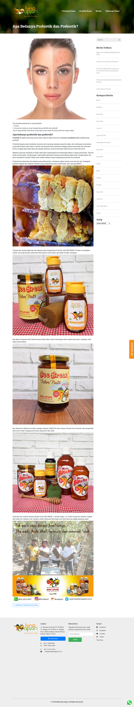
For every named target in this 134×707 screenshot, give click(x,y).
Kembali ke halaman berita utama (26, 605)
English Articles (101, 135)
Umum (98, 213)
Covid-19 (99, 128)
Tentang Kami (68, 11)
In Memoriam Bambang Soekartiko (107, 61)
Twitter (101, 637)
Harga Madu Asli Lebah (103, 142)
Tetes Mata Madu (101, 206)
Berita (99, 11)
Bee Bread (99, 114)
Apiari (98, 100)
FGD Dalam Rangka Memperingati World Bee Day (108, 81)
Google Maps (53, 638)
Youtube (102, 634)
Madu (98, 171)
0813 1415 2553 (49, 649)
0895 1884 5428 (49, 645)
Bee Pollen (99, 121)
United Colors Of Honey (103, 89)
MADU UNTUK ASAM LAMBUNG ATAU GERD (108, 53)
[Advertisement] (25, 663)
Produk (98, 178)
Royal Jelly (99, 192)
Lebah (98, 163)
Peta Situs (99, 640)
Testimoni (99, 199)
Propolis (98, 185)
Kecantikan (99, 149)
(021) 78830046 (49, 643)
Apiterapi (99, 107)
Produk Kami (85, 11)
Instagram (102, 630)
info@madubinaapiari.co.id (53, 651)
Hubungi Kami (112, 11)
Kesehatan (99, 156)
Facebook (102, 627)
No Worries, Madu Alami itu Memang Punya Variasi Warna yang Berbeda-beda (107, 71)
